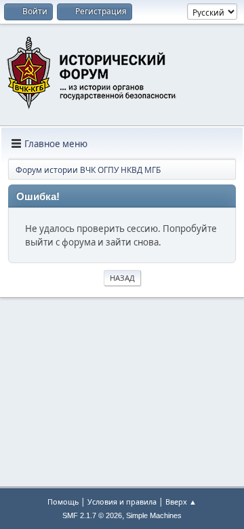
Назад (122, 278)
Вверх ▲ (181, 501)
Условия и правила (122, 501)
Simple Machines (154, 515)
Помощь (63, 501)
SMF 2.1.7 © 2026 (92, 515)
